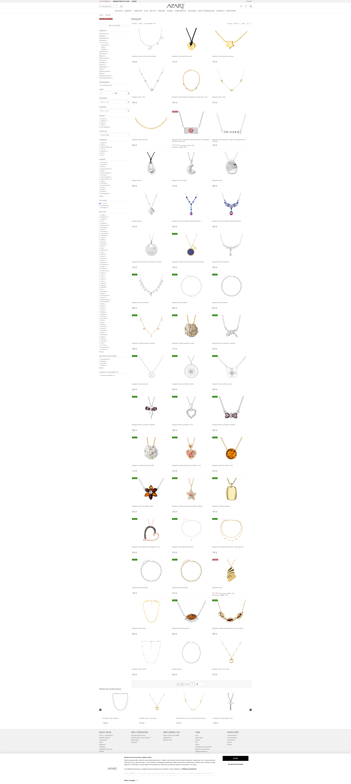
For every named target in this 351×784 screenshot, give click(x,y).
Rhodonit (104, 191)
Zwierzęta (104, 349)
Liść (103, 277)
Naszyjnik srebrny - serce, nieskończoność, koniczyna (191, 718)
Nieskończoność (106, 299)
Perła (103, 166)
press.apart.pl (231, 740)
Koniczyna (104, 250)
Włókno (103, 365)
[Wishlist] (246, 6)
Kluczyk (103, 242)
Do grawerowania (106, 85)
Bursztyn (104, 183)
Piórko (103, 308)
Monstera (104, 291)
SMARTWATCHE (180, 11)
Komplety (103, 62)
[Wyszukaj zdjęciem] (121, 6)
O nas (197, 735)
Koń (102, 248)
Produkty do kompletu (108, 375)
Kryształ (104, 175)
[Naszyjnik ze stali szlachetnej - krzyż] (230, 702)
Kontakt (101, 751)
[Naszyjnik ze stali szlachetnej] (120, 702)
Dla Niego (104, 207)
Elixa (103, 123)
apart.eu (229, 744)
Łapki (103, 272)
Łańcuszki (103, 53)
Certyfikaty (102, 747)
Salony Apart (199, 737)
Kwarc (103, 187)
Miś (102, 289)
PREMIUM (161, 11)
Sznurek (104, 363)
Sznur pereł (105, 45)
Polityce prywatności (189, 769)
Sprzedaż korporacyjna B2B (203, 747)
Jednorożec (104, 235)
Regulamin (102, 744)
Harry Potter (105, 233)
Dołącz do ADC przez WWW (171, 735)
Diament (104, 164)
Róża (103, 322)
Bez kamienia (105, 193)
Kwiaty (103, 266)
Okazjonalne (103, 67)
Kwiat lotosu (105, 264)
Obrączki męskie (104, 71)
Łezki (103, 275)
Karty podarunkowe (106, 78)
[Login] (241, 6)
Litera (103, 279)
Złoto (103, 145)
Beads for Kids (104, 58)
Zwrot (101, 742)
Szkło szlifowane (106, 179)
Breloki (102, 73)
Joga (103, 237)
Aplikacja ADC (167, 737)
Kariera (197, 744)
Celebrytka (104, 217)
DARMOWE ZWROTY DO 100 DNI (121, 1)
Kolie (103, 47)
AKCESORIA (192, 11)
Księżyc (104, 258)
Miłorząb (104, 287)
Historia (197, 740)
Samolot (104, 326)
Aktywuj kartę (135, 740)
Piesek (103, 305)
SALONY (249, 1)
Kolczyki (103, 40)
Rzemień (104, 361)
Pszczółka (104, 318)
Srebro (104, 142)
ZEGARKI (170, 11)
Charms (102, 60)
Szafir (103, 170)
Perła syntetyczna (106, 168)
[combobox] (114, 135)
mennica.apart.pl (232, 735)
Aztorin (103, 125)
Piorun (103, 310)
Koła (103, 246)
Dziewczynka (105, 225)
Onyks (103, 189)
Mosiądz (104, 151)
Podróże (103, 316)
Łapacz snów (105, 270)
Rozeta (103, 324)
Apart (104, 119)
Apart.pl (101, 15)
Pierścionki (104, 34)
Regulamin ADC (167, 740)
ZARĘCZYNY (138, 11)
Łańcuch (104, 268)
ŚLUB (146, 11)
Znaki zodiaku (105, 347)
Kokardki (104, 244)
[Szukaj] (128, 93)
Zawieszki (103, 51)
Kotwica (103, 254)
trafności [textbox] (236, 23)
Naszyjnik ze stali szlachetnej (111, 718)
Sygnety (102, 36)
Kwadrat (104, 262)
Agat (103, 181)
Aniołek (103, 215)
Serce (103, 328)
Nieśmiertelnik (105, 301)
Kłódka (103, 239)
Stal (103, 149)
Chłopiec (104, 219)
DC (102, 221)
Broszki (102, 64)
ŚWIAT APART (231, 11)
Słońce (103, 332)
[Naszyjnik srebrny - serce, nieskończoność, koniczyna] (193, 702)
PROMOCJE (220, 11)
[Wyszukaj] (100, 6)
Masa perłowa (105, 359)
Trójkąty (103, 339)
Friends (103, 229)
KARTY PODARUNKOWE (206, 11)
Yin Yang (104, 345)
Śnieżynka (104, 334)
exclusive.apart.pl (232, 737)
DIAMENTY (128, 11)
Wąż (103, 343)
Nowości (141, 23)
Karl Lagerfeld (105, 127)
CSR (196, 742)
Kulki (103, 260)
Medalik (103, 285)
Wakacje (104, 341)
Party (103, 303)
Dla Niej (104, 203)
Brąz (103, 153)
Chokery (104, 49)
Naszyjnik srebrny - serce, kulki (147, 718)
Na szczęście (105, 295)
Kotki (103, 252)
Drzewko (104, 223)
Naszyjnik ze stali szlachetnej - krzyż (223, 718)
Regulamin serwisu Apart (202, 749)
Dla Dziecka (105, 205)
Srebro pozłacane (106, 147)
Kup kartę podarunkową (138, 735)
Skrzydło (104, 330)
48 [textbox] (247, 23)
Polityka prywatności (201, 751)
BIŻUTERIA (119, 11)
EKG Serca (104, 227)
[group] (120, 710)
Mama (103, 283)
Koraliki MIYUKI (105, 185)
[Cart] (251, 6)
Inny (102, 155)
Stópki (103, 337)
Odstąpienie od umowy (106, 749)
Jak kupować (103, 740)
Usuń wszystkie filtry (115, 25)
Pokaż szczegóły (129, 780)
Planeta (103, 312)
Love (103, 281)
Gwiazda (104, 231)
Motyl (103, 293)
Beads (102, 56)
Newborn (104, 297)
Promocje (134, 23)
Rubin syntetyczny (106, 177)
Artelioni (104, 121)
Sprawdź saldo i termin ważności (140, 737)
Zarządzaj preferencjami (235, 764)
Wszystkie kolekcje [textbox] (104, 135)
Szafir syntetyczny (106, 173)
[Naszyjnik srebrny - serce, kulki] (157, 702)
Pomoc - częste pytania (106, 735)
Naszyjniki (103, 42)
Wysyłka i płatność (104, 737)
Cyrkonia (104, 162)
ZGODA (235, 758)
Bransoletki (104, 38)
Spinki (102, 69)
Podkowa (104, 314)
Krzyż (103, 256)
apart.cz (229, 742)
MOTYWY (153, 11)
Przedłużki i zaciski (105, 75)
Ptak (103, 320)
